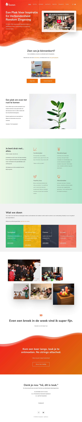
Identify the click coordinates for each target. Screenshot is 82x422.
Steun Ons (54, 4)
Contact (67, 4)
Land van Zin (47, 4)
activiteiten (36, 57)
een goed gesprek (54, 57)
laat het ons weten (24, 221)
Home (29, 4)
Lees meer (10, 243)
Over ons (35, 4)
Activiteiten (41, 4)
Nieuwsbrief (61, 4)
